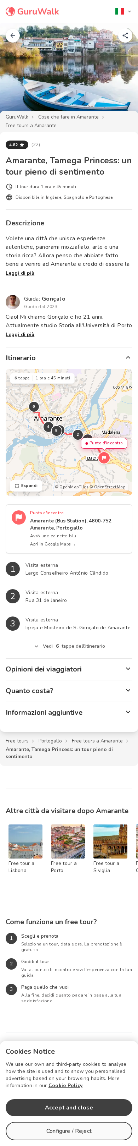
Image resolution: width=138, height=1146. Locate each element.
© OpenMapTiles (71, 487)
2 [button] (77, 434)
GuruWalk (17, 117)
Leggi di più (20, 273)
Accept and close (69, 1108)
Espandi (29, 485)
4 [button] (48, 426)
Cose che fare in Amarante (68, 117)
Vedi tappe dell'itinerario (74, 646)
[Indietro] (13, 35)
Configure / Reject (69, 1131)
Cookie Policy (65, 1085)
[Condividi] (125, 35)
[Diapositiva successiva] (121, 72)
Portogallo (50, 741)
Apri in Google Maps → (53, 544)
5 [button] (56, 430)
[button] (104, 457)
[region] (69, 432)
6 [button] (34, 406)
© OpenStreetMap (108, 487)
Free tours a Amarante (31, 125)
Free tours (17, 741)
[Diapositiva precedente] (17, 72)
